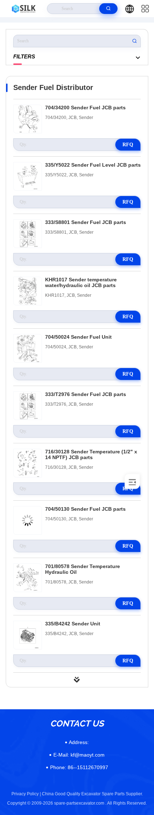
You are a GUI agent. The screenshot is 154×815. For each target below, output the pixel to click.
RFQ (127, 144)
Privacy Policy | (26, 793)
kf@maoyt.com (79, 755)
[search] (108, 8)
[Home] (23, 9)
